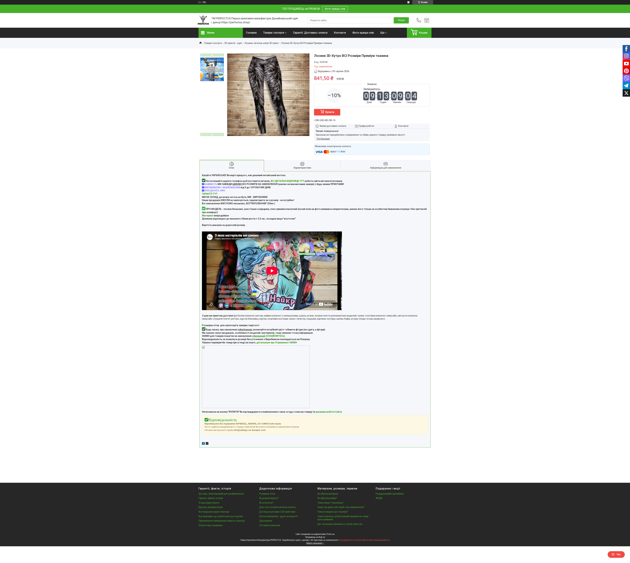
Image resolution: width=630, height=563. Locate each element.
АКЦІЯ (379, 498)
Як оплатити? (266, 502)
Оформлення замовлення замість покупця (222, 520)
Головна (251, 32)
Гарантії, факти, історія (211, 498)
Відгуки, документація (211, 507)
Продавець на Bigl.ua (315, 537)
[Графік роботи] (426, 20)
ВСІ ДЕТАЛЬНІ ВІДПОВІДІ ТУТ (287, 181)
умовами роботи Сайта (329, 411)
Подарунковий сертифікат (390, 493)
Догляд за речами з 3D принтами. (277, 511)
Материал (207, 215)
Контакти (340, 32)
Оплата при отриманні (211, 525)
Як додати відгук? (268, 498)
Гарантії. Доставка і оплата (310, 32)
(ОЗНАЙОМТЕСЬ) (268, 336)
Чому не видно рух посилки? (332, 511)
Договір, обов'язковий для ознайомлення (221, 493)
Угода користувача (209, 502)
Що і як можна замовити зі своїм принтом (339, 524)
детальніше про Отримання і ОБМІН (276, 342)
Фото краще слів (335, 8)
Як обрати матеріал (327, 493)
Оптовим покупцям (269, 525)
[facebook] (203, 444)
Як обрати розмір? (327, 498)
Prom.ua (331, 534)
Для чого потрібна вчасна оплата (277, 507)
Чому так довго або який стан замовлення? (340, 507)
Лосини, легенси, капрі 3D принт (261, 43)
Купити (329, 112)
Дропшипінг (265, 520)
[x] (207, 444)
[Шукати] (401, 20)
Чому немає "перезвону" (330, 502)
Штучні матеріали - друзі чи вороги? (278, 516)
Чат (619, 554)
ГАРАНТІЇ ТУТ (210, 193)
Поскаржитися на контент (351, 540)
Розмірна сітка (267, 493)
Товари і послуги (273, 32)
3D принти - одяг (233, 43)
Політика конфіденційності (377, 540)
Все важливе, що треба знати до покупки (221, 516)
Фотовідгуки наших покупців (214, 511)
